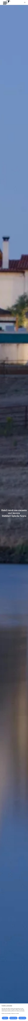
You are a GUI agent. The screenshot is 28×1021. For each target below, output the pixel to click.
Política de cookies (15, 1013)
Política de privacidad (6, 1013)
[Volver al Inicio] (7, 2)
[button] (24, 2)
